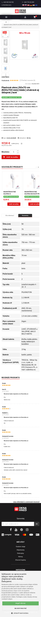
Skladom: (22, 138)
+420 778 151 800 (29, 2)
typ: (4, 138)
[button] (20, 613)
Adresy (20, 556)
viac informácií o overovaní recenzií (26, 502)
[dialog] (20, 594)
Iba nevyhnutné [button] (21, 608)
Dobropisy (20, 553)
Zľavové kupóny (20, 560)
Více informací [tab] (9, 215)
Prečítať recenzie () (28, 80)
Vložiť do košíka (10, 157)
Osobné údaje (20, 546)
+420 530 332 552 (8, 2)
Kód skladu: (28, 83)
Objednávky (20, 550)
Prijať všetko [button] (20, 603)
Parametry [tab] (25, 215)
